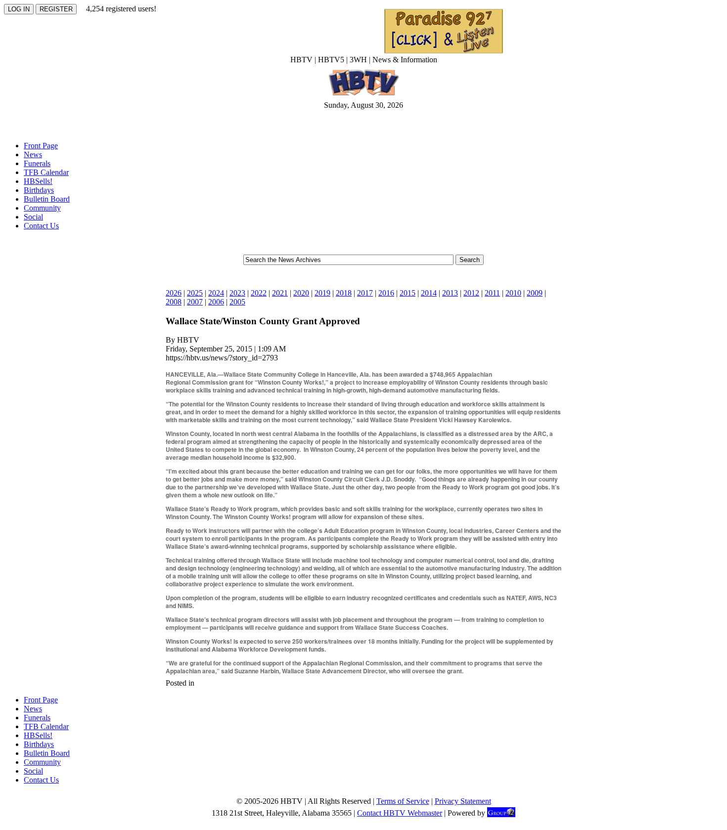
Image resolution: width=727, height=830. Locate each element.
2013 (450, 293)
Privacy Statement (463, 801)
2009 (535, 293)
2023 (237, 293)
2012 (471, 293)
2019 (322, 293)
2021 (280, 293)
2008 (174, 302)
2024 (216, 293)
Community (42, 208)
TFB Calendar (46, 172)
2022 (259, 293)
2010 (513, 293)
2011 (492, 293)
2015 (407, 293)
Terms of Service (402, 801)
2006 (216, 302)
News (33, 154)
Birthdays (39, 190)
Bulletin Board (47, 199)
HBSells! (38, 181)
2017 (365, 293)
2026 (174, 293)
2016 (386, 293)
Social (33, 217)
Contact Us (41, 225)
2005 (237, 302)
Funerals (37, 163)
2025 (195, 293)
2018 (344, 293)
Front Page (41, 145)
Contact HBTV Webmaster (399, 813)
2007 (195, 302)
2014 (429, 293)
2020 (301, 293)
